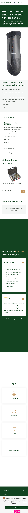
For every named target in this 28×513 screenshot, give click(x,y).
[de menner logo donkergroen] (6, 3)
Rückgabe (14, 433)
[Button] (18, 2)
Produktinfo (14, 398)
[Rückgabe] (14, 428)
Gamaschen (18, 21)
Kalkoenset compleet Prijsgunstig (11, 183)
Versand (14, 416)
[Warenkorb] (20, 3)
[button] (26, 3)
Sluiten (14, 511)
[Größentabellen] (14, 446)
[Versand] (14, 411)
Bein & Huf (10, 21)
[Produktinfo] (14, 393)
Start (3, 21)
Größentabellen (14, 450)
